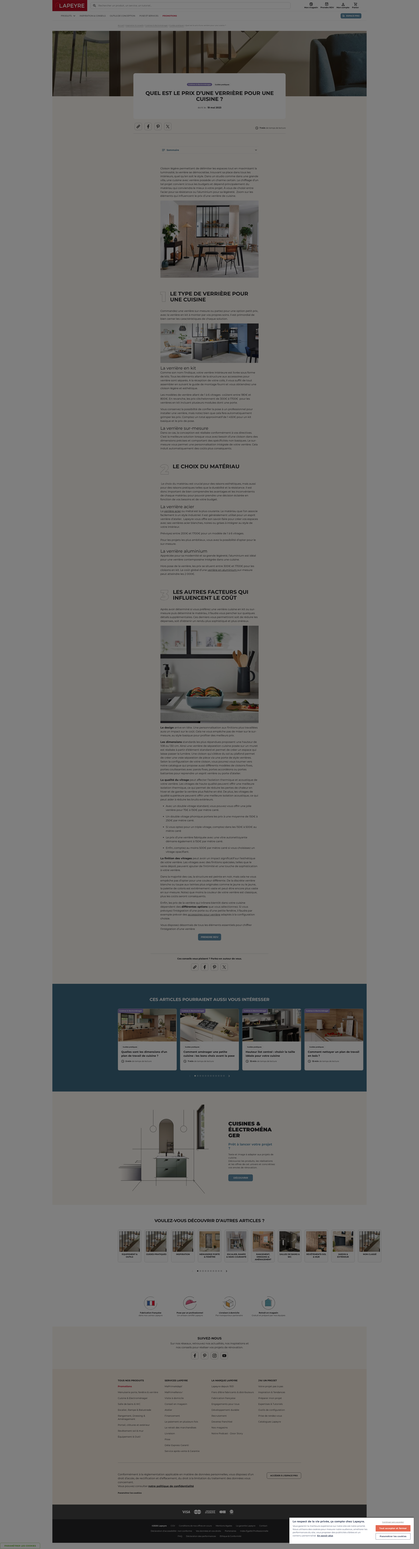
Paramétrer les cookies (393, 1536)
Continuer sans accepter (393, 1522)
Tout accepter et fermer (393, 1528)
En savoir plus (325, 1535)
